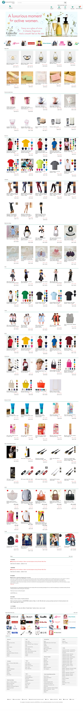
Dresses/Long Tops (11, 642)
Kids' (27, 639)
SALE (64, 639)
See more (71, 556)
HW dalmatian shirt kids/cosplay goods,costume (56, 282)
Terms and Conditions (17, 699)
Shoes (26, 681)
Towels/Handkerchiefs (48, 681)
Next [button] (78, 43)
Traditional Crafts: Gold (67, 659)
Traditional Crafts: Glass (67, 661)
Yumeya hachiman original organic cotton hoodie (55, 547)
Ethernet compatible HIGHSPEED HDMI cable (40, 459)
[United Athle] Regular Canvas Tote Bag (11, 371)
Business (27, 678)
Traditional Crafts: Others (67, 664)
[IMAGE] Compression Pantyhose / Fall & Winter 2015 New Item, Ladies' (26, 215)
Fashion (63, 679)
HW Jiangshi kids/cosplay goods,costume (26, 282)
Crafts (64, 648)
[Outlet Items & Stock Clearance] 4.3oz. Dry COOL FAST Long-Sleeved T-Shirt (27, 502)
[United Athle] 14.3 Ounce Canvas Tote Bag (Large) (12, 391)
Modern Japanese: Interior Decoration (49, 690)
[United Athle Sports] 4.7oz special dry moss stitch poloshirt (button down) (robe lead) (41, 152)
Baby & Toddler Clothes (12, 681)
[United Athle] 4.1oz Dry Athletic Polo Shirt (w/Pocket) (69, 172)
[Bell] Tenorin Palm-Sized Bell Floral (40, 63)
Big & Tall (27, 684)
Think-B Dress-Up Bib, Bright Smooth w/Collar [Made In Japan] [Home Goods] (13, 259)
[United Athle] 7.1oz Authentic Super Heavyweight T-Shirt (68, 349)
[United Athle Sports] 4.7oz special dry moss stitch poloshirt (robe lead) (12, 151)
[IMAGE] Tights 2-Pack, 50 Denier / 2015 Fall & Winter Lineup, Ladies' (26, 194)
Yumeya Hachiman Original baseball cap (12, 547)
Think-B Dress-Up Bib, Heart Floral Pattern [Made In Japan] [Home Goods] (56, 259)
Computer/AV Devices (48, 683)
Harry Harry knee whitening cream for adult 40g (69, 415)
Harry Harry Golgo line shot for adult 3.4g (12, 436)
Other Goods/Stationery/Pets (49, 674)
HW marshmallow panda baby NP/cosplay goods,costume (40, 238)
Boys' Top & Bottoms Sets (30, 651)
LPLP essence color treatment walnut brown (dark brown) (27, 415)
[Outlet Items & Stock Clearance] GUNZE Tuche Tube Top (12, 523)
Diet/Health (46, 664)
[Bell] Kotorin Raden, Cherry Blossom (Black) (27, 64)
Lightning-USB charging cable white (55, 480)
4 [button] (45, 39)
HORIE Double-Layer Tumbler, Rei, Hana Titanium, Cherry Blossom (27, 107)
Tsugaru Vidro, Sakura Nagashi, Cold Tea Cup (11, 127)
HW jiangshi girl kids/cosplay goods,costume (41, 282)
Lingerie (8, 667)
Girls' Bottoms (28, 642)
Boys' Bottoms (28, 649)
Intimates (9, 661)
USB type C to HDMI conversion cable (11, 480)
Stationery (46, 679)
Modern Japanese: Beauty (67, 674)
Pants (8, 645)
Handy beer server (10, 458)
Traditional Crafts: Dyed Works (68, 657)
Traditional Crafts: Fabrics (67, 658)
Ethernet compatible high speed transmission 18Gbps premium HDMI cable (70, 459)
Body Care (46, 661)
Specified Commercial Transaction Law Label (36, 699)
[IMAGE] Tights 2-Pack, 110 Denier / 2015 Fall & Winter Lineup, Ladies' (56, 194)
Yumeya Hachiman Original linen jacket (69, 547)
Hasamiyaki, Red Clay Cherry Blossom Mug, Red (55, 106)
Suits (8, 648)
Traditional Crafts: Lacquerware (68, 649)
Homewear (9, 670)
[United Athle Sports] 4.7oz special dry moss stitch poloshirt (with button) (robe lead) (55, 152)
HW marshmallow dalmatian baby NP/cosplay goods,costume (55, 238)
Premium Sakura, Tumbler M (70, 126)
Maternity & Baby (10, 680)
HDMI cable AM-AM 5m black (55, 459)
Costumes (46, 686)
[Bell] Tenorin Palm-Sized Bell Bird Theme (55, 63)
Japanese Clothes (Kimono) (12, 653)
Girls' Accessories (29, 646)
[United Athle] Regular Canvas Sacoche (25, 371)
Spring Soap (23, 84)
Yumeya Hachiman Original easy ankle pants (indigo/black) (26, 547)
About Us (9, 699)
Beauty (63, 681)
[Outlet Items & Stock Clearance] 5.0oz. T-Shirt (26, 523)
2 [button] (41, 39)
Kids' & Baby (65, 642)
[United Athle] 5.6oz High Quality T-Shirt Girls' (69, 151)
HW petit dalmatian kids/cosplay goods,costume (12, 282)
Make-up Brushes (47, 667)
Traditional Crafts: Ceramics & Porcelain (68, 652)
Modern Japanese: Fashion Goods (67, 670)
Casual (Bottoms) (28, 677)
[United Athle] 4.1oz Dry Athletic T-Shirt (26, 172)
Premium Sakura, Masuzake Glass (41, 127)
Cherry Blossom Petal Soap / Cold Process (41, 84)
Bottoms (64, 641)
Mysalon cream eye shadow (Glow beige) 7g (70, 436)
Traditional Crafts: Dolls (67, 662)
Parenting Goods (10, 687)
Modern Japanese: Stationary (68, 672)
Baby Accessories (10, 683)
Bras (8, 664)
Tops (8, 641)
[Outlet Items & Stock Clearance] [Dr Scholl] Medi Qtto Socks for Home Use (41, 523)
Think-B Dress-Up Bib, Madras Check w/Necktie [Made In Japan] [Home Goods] (40, 260)
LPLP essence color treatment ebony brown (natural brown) (40, 415)
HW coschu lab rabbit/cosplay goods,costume (24, 326)
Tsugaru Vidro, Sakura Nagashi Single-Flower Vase (27, 127)
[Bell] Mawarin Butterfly (69, 62)
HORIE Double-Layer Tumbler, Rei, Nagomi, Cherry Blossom (11, 107)
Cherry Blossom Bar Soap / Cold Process (70, 84)
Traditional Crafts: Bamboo (67, 654)
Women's (9, 639)
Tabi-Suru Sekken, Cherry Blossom (12, 84)
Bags (45, 641)
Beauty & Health (47, 656)
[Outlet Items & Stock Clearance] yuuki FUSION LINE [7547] (40, 502)
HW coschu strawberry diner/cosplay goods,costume (13, 326)
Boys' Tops (27, 648)
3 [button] (43, 39)
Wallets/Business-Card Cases (50, 642)
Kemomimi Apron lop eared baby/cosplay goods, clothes (13, 238)
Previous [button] (4, 43)
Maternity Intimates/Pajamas (13, 686)
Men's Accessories (48, 648)
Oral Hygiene (46, 668)
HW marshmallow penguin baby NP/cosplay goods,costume (26, 238)
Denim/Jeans (9, 647)
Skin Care (46, 658)
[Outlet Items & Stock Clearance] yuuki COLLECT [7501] (55, 502)
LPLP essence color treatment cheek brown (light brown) (12, 415)
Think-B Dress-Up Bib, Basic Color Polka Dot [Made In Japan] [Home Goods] (70, 238)
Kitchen (63, 676)
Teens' (27, 660)
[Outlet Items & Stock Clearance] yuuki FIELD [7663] (69, 502)
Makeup (45, 660)
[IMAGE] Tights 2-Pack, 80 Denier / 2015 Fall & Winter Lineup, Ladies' (41, 194)
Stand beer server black (26, 458)
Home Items (46, 676)
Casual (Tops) (28, 675)
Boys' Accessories (29, 652)
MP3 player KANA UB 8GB (41, 479)
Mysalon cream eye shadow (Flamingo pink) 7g (55, 436)
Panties (8, 666)
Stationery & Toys (66, 682)
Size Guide (72, 699)
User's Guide (66, 699)
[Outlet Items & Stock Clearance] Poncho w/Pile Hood (12, 502)
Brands (45, 666)
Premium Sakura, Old (54, 126)
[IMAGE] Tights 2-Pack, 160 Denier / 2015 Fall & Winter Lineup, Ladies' (70, 194)
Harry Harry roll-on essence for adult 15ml (26, 436)
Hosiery (8, 673)
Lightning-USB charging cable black (69, 480)
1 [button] (39, 39)
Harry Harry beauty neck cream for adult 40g (55, 415)
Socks (8, 671)
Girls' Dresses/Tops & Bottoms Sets (31, 644)
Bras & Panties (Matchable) (12, 663)
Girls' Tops (27, 641)
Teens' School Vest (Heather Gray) (70, 325)
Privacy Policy (25, 699)
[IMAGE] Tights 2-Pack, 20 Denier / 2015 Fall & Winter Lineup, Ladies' (12, 194)
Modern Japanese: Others (67, 675)
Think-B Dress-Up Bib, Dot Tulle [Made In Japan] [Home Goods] (27, 259)
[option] (41, 24)
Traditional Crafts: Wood (67, 655)
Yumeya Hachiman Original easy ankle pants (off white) (41, 547)
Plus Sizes (9, 651)
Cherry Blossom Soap (54, 83)
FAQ (61, 699)
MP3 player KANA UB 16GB (27, 479)
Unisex (8, 654)
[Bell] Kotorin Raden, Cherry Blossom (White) (12, 64)
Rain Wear (46, 650)
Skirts (8, 644)
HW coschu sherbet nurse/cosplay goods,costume (39, 326)
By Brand (46, 680)
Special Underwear (10, 668)
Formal (8, 650)
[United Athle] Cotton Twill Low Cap (40, 371)
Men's (27, 673)
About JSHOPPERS (54, 699)
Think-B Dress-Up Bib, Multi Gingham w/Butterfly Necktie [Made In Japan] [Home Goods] (70, 260)
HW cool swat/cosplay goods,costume (68, 282)
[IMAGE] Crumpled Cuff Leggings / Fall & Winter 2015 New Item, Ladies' (12, 215)
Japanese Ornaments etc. (49, 684)
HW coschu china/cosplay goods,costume (55, 326)
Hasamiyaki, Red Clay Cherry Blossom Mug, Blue (41, 106)
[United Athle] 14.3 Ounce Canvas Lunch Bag (26, 391)
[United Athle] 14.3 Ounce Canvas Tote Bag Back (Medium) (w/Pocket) (69, 371)
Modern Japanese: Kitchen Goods (51, 687)
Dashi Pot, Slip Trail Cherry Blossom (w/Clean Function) (70, 106)
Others (8, 655)
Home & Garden (65, 678)
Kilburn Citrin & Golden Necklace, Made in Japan (55, 391)
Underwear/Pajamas (29, 680)
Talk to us (47, 699)
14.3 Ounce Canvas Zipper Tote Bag (40, 391)
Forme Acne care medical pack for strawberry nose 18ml (40, 436)
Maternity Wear (10, 684)
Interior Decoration (47, 677)
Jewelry (45, 645)
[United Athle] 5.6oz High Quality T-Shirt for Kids (12, 303)
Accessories (27, 683)
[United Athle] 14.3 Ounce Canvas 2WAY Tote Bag (55, 371)
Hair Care (46, 663)
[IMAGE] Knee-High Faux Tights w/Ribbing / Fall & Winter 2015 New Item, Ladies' (40, 216)
